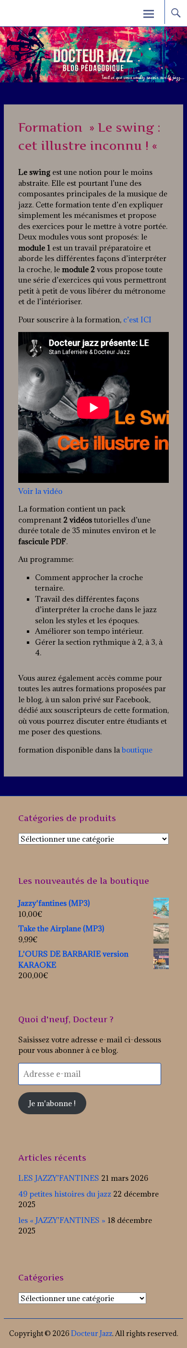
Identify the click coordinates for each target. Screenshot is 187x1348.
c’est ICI (137, 319)
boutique (137, 749)
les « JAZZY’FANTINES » (61, 1220)
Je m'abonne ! (52, 1103)
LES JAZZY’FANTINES (58, 1178)
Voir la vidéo (40, 491)
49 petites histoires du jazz (64, 1194)
